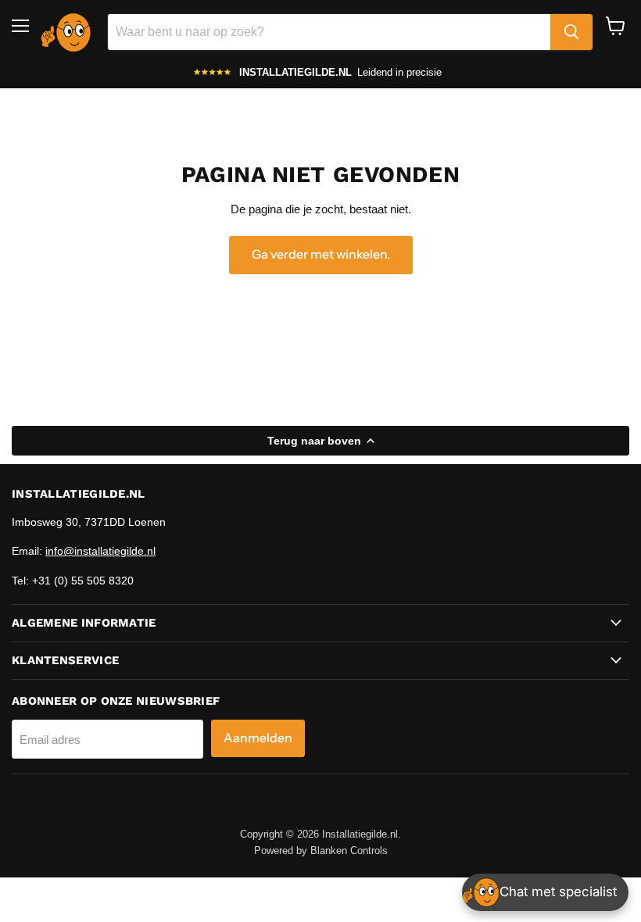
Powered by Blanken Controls (321, 850)
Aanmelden (258, 738)
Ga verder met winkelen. (321, 254)
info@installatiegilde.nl (100, 551)
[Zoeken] (571, 32)
